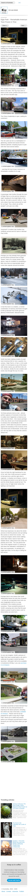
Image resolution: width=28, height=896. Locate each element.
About (3, 891)
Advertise (15, 891)
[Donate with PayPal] (14, 880)
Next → (23, 25)
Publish (21, 891)
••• (19, 2)
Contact (8, 891)
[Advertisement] (14, 782)
